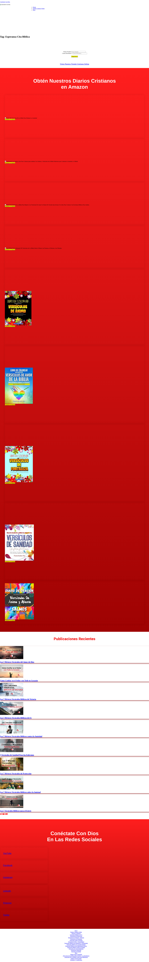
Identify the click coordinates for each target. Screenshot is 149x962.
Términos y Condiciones (76, 960)
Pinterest (7, 903)
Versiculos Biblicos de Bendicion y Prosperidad (76, 943)
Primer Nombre (67, 51)
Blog (34, 10)
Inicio (76, 930)
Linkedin (7, 891)
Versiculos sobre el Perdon (76, 940)
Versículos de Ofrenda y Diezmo (76, 937)
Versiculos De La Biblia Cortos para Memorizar (76, 957)
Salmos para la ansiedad (76, 954)
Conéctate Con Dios (5, 2)
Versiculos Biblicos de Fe (76, 935)
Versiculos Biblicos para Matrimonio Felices (76, 946)
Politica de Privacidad (76, 958)
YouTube (7, 853)
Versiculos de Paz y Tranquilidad (76, 942)
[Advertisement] (74, 23)
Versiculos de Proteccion (76, 936)
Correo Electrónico (67, 53)
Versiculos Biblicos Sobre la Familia (76, 947)
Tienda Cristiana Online (39, 8)
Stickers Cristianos (76, 933)
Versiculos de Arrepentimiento (76, 949)
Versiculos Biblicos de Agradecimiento (76, 944)
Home (34, 7)
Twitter (6, 915)
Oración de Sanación (76, 950)
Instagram (7, 877)
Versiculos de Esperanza (76, 939)
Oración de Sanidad (76, 951)
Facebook (7, 865)
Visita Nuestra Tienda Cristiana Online (74, 64)
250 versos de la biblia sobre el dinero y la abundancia (76, 955)
